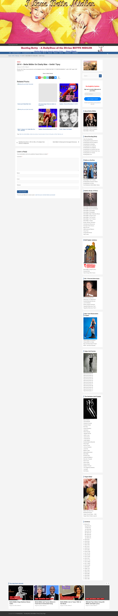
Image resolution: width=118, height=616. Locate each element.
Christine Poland (87, 425)
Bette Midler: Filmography (89, 212)
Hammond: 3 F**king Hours (89, 299)
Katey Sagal (86, 443)
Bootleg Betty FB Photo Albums (90, 142)
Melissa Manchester (87, 452)
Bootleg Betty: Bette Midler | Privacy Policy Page (34, 613)
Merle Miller (85, 454)
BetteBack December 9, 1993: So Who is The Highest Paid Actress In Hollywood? (32, 142)
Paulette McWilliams (87, 457)
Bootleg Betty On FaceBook (89, 146)
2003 (86, 577)
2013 (86, 560)
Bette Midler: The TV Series (89, 180)
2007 (86, 570)
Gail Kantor (85, 430)
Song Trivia (85, 231)
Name (18, 173)
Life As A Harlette (87, 447)
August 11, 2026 (89, 607)
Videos (18, 62)
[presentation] (107, 583)
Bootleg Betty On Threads (89, 152)
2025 (86, 539)
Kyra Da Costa (86, 445)
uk (62, 134)
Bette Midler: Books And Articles (90, 208)
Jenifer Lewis (86, 435)
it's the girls (50, 134)
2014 (86, 558)
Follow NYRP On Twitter (88, 342)
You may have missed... (16, 583)
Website (19, 185)
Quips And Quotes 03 (88, 377)
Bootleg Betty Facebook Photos (90, 140)
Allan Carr (22, 134)
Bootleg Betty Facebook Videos (90, 181)
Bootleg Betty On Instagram (89, 147)
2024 (86, 541)
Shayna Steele (86, 464)
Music (22, 598)
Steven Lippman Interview (89, 304)
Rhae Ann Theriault (87, 459)
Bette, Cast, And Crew (88, 510)
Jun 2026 (87, 529)
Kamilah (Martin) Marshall (89, 442)
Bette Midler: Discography (89, 210)
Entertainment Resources (89, 224)
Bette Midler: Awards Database (90, 127)
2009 (86, 566)
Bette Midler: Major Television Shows (91, 214)
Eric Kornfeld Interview (88, 297)
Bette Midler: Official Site (88, 130)
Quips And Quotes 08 (88, 385)
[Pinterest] (39, 77)
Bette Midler (26, 134)
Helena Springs (86, 431)
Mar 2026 (87, 534)
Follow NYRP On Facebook (89, 340)
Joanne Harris (86, 437)
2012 (86, 561)
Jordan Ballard (86, 440)
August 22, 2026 (13, 605)
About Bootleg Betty (88, 139)
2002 (86, 578)
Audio (11, 598)
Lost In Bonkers (87, 302)
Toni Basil (85, 469)
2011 (86, 563)
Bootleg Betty (20, 613)
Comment (19, 156)
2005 (86, 573)
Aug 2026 (87, 526)
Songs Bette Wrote (87, 232)
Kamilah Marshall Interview (89, 301)
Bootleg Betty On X (87, 154)
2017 (86, 553)
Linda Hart (85, 448)
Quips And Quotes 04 (88, 378)
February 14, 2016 (21, 67)
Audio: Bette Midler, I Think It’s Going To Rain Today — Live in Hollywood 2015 (97, 603)
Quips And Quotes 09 (88, 387)
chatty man (32, 134)
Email (18, 179)
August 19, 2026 (38, 605)
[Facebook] (37, 77)
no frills (55, 134)
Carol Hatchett (86, 421)
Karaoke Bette (86, 271)
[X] (50, 77)
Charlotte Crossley (87, 423)
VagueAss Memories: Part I (89, 306)
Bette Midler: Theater (88, 220)
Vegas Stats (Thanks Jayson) (90, 516)
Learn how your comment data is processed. (45, 195)
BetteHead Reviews (87, 512)
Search (100, 75)
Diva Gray (85, 426)
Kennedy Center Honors (88, 225)
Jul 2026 (87, 527)
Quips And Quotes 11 (88, 390)
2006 (86, 572)
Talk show (59, 134)
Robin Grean (86, 460)
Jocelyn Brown (86, 438)
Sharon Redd (86, 462)
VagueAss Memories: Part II (89, 308)
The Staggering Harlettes (89, 467)
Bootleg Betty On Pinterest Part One (91, 149)
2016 (86, 555)
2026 (86, 524)
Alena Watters (86, 419)
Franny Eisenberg (87, 428)
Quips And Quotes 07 (88, 384)
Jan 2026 (87, 538)
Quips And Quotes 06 (88, 382)
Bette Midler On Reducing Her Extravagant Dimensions (65, 142)
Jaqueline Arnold (87, 433)
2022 (86, 544)
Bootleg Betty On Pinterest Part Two (91, 151)
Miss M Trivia (86, 227)
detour (36, 134)
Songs (26, 598)
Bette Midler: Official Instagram (90, 129)
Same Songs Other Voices (89, 272)
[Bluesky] (55, 77)
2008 (86, 568)
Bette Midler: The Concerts (89, 217)
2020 (86, 548)
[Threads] (53, 77)
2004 (86, 575)
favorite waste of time (43, 134)
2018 (86, 551)
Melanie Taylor (86, 450)
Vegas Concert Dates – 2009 (89, 514)
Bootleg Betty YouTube (88, 183)
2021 (86, 546)
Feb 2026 (87, 536)
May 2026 (87, 531)
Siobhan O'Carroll (87, 465)
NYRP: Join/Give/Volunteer (89, 345)
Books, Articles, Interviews (89, 222)
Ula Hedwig (85, 471)
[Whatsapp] (45, 77)
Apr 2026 (87, 532)
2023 (86, 543)
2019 (86, 549)
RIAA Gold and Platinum (88, 229)
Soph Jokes (86, 234)
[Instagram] (47, 77)
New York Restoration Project (90, 343)
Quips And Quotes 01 (88, 373)
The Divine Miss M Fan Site (41, 598)
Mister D (27, 67)
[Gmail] (42, 77)
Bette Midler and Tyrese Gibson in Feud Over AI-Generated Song (20, 602)
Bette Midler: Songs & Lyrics (89, 215)
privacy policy (96, 102)
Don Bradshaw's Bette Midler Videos (91, 185)
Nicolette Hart (86, 455)
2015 (86, 556)
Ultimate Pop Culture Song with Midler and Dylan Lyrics (69, 602)
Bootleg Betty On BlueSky (89, 144)
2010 (86, 565)
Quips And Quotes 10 (88, 389)
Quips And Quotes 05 (88, 380)
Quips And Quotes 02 (88, 375)
